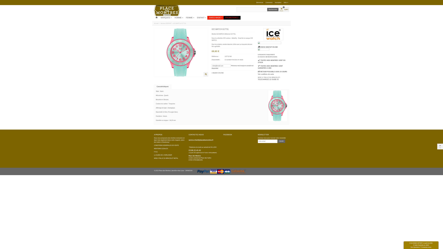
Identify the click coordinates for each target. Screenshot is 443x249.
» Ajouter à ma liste (218, 73)
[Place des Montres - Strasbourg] (167, 10)
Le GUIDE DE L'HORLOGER (163, 155)
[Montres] (156, 18)
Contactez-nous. (426, 247)
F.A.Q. (156, 152)
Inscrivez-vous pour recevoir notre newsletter (272, 138)
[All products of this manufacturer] (273, 34)
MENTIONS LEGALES (161, 148)
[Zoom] (206, 74)
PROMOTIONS (231, 18)
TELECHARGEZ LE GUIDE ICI (268, 79)
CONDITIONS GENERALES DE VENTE (166, 145)
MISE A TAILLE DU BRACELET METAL (166, 158)
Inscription (278, 2)
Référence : (215, 56)
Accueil (156, 23)
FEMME (189, 18)
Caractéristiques (163, 86)
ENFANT (201, 18)
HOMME (178, 18)
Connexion (269, 2)
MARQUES (165, 18)
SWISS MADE (215, 18)
